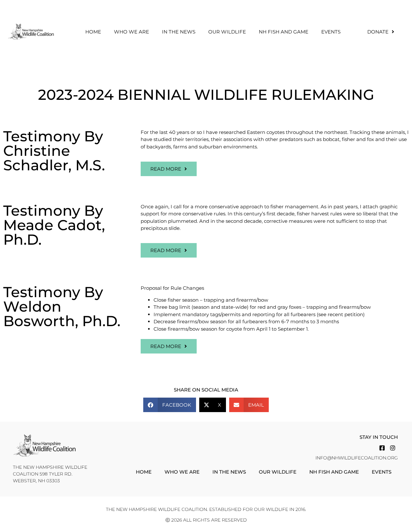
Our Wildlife (227, 32)
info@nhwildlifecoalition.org (356, 458)
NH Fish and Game (283, 32)
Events (331, 32)
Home (93, 32)
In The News (178, 32)
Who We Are (131, 32)
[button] (169, 405)
